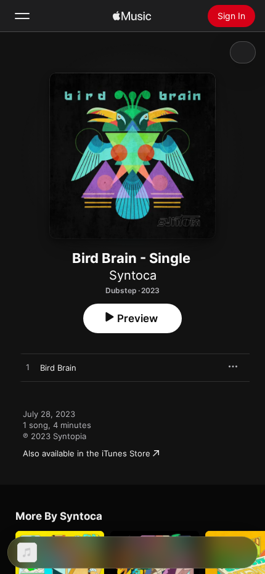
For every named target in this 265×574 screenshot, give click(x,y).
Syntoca (133, 275)
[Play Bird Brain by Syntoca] (27, 367)
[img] (132, 16)
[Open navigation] (22, 16)
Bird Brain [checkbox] (58, 368)
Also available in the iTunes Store (86, 453)
